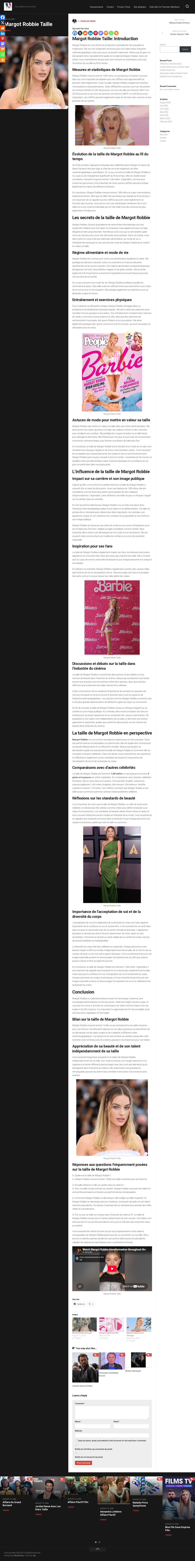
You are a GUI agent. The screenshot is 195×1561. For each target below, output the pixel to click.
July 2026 (164, 106)
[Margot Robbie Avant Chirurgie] (139, 1324)
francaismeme (96, 7)
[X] (80, 33)
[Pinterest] (95, 33)
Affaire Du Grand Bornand (170, 64)
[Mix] (106, 33)
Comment (80, 1403)
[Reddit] (85, 33)
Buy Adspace (140, 7)
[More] (116, 33)
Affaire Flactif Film (167, 70)
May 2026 (164, 112)
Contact (110, 7)
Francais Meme (88, 21)
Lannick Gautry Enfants (82, 1386)
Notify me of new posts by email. (89, 1457)
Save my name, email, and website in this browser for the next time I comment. (112, 1441)
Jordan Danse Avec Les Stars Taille (174, 67)
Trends (7, 31)
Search (163, 45)
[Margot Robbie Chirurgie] (84, 1324)
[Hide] (1, 65)
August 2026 (165, 102)
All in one (163, 134)
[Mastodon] (100, 33)
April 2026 (164, 115)
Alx (34, 1556)
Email (117, 1421)
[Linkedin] (90, 33)
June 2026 (164, 109)
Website (78, 1431)
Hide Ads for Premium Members (165, 7)
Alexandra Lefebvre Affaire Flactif (173, 73)
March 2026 (165, 118)
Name (78, 1421)
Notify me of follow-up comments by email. (94, 1449)
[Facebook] (75, 33)
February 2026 (166, 121)
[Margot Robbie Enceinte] (111, 1324)
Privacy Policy (123, 7)
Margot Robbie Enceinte (108, 1333)
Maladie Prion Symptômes (171, 76)
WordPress (19, 1556)
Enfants (163, 138)
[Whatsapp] (111, 33)
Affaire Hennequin (133, 1371)
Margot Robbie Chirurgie (82, 1333)
